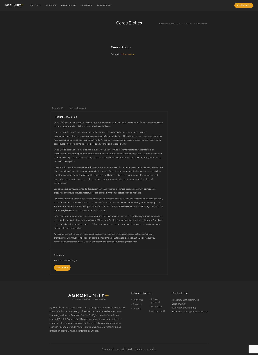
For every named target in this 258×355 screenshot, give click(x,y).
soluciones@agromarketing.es (193, 311)
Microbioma (50, 5)
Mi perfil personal (155, 300)
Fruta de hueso (104, 5)
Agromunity (35, 5)
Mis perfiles (156, 306)
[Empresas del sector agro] (14, 5)
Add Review (62, 267)
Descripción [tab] (58, 108)
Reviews (137, 308)
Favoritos (137, 304)
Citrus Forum (86, 5)
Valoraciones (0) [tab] (78, 108)
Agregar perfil (158, 311)
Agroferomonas (68, 5)
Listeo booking (128, 54)
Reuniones (138, 300)
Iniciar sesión (245, 5)
